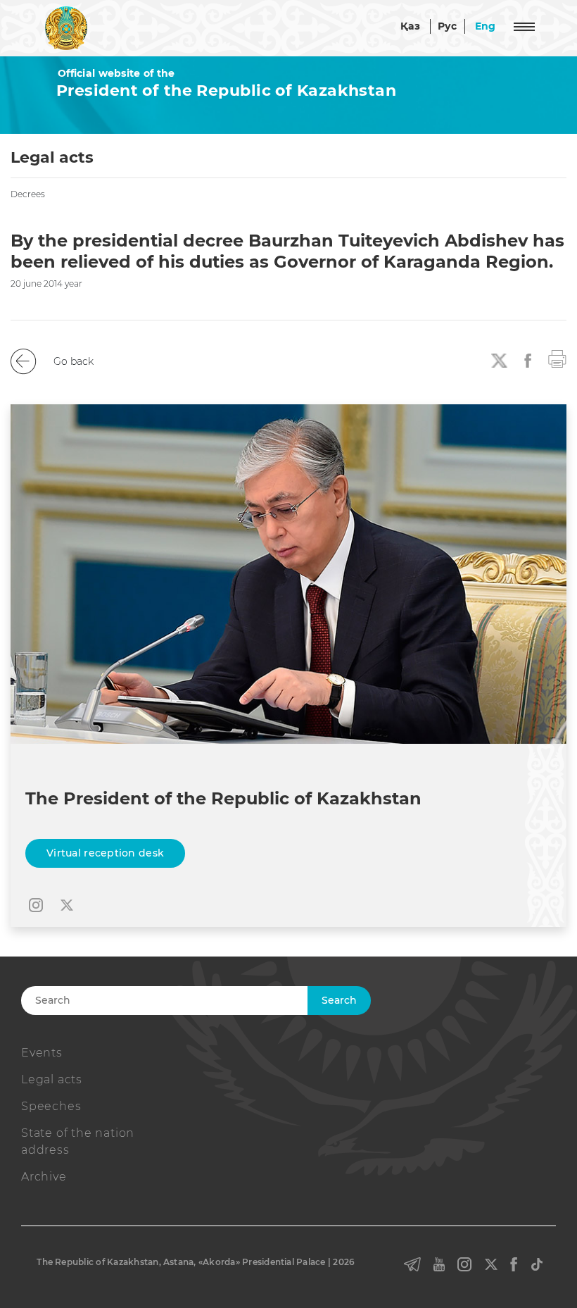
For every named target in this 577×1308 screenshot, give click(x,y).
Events (42, 1052)
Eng (485, 26)
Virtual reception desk (105, 853)
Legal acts (51, 1079)
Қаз (410, 26)
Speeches (51, 1106)
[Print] (557, 357)
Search (339, 1000)
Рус (447, 26)
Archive (44, 1176)
